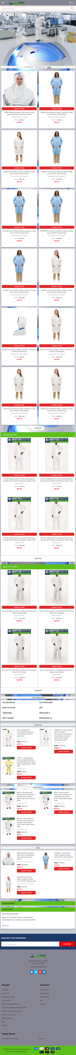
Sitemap (4, 1025)
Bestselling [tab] (40, 67)
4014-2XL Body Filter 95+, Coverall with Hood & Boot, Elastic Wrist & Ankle (19, 671)
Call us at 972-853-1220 (38, 967)
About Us (5, 990)
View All (41, 1038)
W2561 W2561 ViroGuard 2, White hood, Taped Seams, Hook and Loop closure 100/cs (19, 113)
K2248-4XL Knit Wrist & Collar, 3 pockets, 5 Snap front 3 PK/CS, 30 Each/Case (19, 410)
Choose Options (19, 109)
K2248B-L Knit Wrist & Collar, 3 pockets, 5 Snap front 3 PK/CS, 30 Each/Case (56, 173)
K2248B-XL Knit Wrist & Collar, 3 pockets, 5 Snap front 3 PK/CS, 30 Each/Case (57, 113)
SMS (41, 707)
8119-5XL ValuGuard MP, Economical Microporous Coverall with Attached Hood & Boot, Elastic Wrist (19, 480)
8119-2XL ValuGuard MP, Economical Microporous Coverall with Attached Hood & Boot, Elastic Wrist (56, 539)
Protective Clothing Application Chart (14, 1007)
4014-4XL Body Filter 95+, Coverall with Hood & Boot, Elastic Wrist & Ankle (19, 612)
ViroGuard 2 (44, 713)
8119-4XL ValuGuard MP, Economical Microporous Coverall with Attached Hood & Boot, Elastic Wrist (56, 480)
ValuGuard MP (10, 434)
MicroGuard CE (45, 718)
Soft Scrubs (8, 718)
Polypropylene (46, 702)
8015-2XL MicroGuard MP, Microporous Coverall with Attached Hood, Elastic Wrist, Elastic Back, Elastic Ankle (26, 822)
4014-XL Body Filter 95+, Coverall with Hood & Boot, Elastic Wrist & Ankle (57, 671)
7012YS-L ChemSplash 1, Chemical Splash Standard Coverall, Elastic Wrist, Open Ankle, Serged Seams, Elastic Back (26, 762)
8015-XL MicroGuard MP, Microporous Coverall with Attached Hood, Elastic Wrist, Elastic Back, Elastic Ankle (26, 796)
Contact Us (5, 993)
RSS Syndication (7, 1018)
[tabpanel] (38, 19)
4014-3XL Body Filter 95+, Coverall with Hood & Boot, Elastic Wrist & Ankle (56, 612)
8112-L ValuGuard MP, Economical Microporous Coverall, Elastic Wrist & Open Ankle (25, 733)
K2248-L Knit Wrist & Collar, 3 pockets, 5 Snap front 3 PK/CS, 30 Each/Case (57, 350)
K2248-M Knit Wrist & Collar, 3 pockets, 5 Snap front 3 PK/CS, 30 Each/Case (19, 350)
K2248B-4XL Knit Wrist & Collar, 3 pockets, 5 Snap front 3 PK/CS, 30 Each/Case (19, 232)
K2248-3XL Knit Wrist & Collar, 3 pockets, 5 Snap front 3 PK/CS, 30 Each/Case (57, 410)
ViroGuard (7, 713)
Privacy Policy (6, 1000)
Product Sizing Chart (8, 1015)
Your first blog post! (10, 913)
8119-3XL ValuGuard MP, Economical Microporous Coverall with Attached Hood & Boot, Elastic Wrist (19, 539)
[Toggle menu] (2, 2)
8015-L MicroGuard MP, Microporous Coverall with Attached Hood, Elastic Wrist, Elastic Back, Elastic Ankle (63, 796)
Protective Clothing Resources (12, 1011)
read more (5, 926)
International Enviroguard (10, 1038)
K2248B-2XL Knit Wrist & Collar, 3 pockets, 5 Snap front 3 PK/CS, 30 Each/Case (19, 291)
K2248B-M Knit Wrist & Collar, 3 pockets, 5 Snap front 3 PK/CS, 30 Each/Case (19, 173)
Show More (38, 428)
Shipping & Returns (8, 997)
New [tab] (49, 67)
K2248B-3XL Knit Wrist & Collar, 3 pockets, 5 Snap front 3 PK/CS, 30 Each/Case (56, 232)
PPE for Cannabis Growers (10, 1004)
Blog (3, 1022)
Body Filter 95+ (10, 567)
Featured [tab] (29, 67)
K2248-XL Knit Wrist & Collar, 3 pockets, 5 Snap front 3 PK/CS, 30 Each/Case (56, 291)
